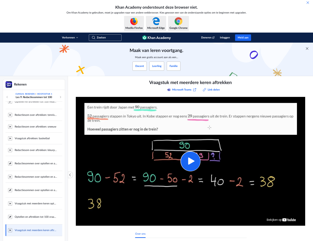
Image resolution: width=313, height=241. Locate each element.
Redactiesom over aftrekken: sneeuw (35, 126)
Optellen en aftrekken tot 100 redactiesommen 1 (36, 101)
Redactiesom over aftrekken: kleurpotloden (36, 150)
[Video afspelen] (190, 161)
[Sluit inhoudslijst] (70, 175)
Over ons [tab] (140, 234)
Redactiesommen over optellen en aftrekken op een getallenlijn (36, 177)
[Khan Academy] (156, 38)
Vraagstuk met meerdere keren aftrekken (36, 230)
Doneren (206, 37)
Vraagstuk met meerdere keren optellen (36, 203)
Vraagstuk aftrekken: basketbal (32, 138)
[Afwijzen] (307, 2)
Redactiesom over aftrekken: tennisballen (36, 115)
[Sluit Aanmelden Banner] (307, 48)
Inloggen (225, 37)
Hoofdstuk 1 (44, 94)
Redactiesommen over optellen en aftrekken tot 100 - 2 (36, 163)
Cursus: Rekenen (25, 94)
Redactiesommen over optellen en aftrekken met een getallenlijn (36, 190)
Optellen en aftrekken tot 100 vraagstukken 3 (36, 217)
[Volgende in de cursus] (60, 97)
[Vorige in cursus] (7, 97)
